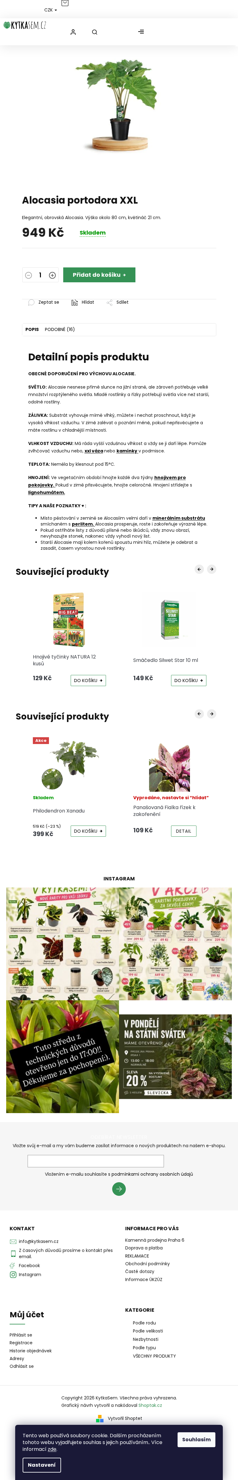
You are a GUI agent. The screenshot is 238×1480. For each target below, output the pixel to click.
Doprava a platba (144, 1248)
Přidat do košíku (97, 275)
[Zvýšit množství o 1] (52, 276)
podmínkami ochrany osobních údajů (152, 1174)
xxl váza (94, 451)
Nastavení (42, 1465)
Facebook (29, 1265)
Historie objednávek (31, 1351)
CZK (49, 10)
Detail (184, 831)
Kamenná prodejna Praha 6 (154, 1240)
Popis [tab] (32, 329)
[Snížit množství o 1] (28, 276)
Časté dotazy (139, 1271)
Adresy (17, 1359)
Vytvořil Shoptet (125, 1418)
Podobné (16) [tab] (60, 329)
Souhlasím (196, 1439)
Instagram (30, 1274)
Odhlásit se (22, 1366)
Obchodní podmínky (147, 1264)
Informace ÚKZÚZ (143, 1279)
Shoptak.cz (150, 1405)
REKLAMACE (137, 1256)
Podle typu (144, 1348)
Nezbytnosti (145, 1339)
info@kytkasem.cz (39, 1241)
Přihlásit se (121, 1190)
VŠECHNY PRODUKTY (154, 1356)
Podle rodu (144, 1323)
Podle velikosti (148, 1331)
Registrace (21, 1343)
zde (52, 1449)
